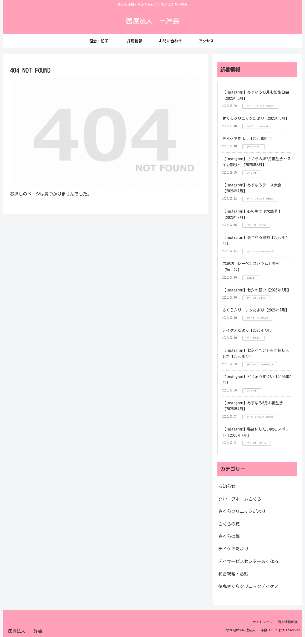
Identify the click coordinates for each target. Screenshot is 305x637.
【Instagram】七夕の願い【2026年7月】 (256, 290)
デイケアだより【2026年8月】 (248, 138)
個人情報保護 (288, 622)
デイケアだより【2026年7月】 (248, 330)
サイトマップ (263, 622)
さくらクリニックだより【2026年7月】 (255, 310)
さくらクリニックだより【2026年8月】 (255, 118)
